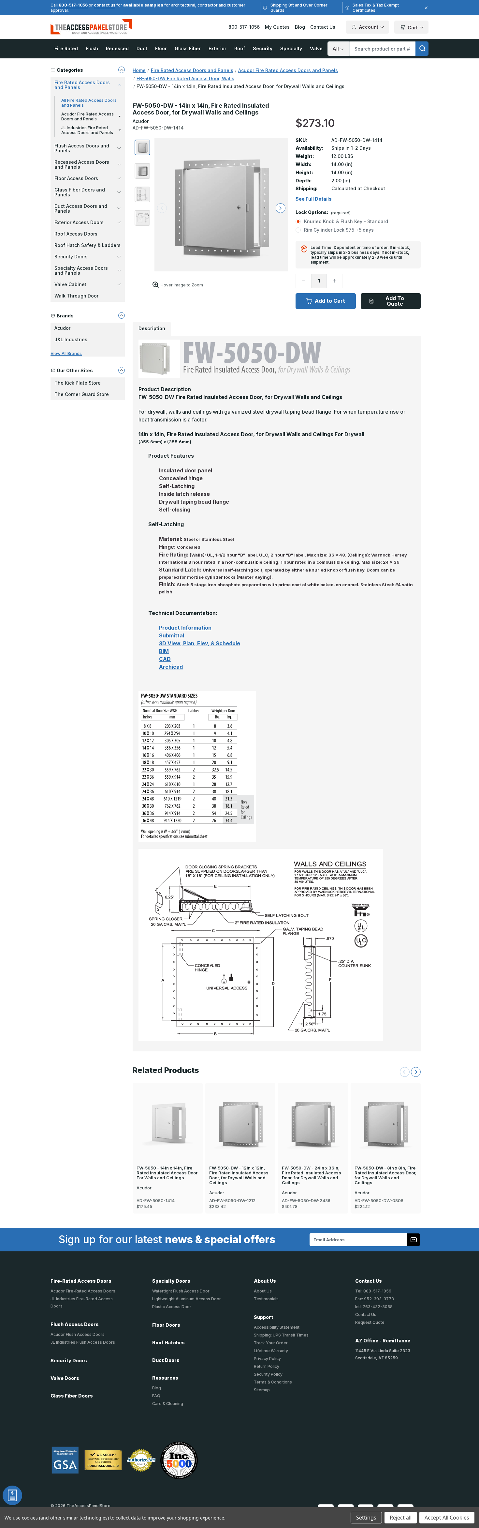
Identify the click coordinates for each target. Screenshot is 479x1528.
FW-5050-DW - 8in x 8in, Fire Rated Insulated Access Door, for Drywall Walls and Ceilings (385, 1175)
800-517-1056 (73, 5)
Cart (413, 27)
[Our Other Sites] (121, 370)
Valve (316, 48)
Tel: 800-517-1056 (373, 1291)
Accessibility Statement (276, 1327)
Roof (239, 48)
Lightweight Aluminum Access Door (186, 1298)
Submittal (171, 635)
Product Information (185, 627)
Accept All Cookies (447, 1517)
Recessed (117, 48)
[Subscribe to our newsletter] (413, 1239)
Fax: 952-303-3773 (374, 1298)
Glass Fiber (188, 48)
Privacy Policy (267, 1358)
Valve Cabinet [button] (70, 284)
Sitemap (262, 1389)
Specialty (291, 48)
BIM (164, 651)
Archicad (171, 667)
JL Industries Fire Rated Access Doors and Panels (87, 130)
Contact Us (322, 27)
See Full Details (314, 199)
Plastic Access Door (171, 1306)
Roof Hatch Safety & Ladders (87, 245)
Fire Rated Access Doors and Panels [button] (82, 85)
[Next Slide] (416, 1072)
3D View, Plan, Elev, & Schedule (199, 643)
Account (368, 27)
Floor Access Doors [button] (76, 178)
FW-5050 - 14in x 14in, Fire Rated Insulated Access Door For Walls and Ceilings (167, 1173)
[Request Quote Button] (12, 1495)
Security (262, 48)
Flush (92, 48)
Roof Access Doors (75, 234)
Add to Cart (330, 301)
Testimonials (266, 1298)
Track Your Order (271, 1342)
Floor (161, 48)
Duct (142, 48)
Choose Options (168, 1111)
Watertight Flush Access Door (181, 1291)
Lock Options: (323, 212)
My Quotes (277, 27)
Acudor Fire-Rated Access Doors (83, 1291)
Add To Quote (394, 301)
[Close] (425, 8)
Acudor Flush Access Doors (78, 1334)
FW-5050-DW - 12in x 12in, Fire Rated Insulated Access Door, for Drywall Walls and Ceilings (239, 1175)
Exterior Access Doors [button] (79, 222)
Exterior (217, 48)
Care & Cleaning (167, 1403)
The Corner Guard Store (81, 394)
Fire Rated (66, 48)
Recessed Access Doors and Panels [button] (81, 164)
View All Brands (66, 353)
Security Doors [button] (71, 256)
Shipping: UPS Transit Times (281, 1335)
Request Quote (370, 1322)
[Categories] (121, 70)
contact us (104, 5)
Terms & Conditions (273, 1382)
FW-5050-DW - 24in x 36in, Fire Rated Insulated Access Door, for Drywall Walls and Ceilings (311, 1175)
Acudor (62, 328)
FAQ (156, 1395)
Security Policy (268, 1374)
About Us (263, 1291)
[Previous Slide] (405, 1072)
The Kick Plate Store (77, 383)
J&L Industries (70, 339)
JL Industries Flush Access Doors (83, 1342)
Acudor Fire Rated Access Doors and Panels (87, 116)
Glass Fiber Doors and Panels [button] (79, 192)
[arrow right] (280, 208)
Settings (366, 1517)
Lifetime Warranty (271, 1350)
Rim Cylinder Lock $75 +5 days (339, 230)
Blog (300, 27)
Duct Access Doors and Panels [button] (80, 208)
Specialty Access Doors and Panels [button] (81, 270)
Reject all (401, 1517)
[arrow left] (162, 208)
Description (151, 328)
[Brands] (121, 315)
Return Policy (266, 1366)
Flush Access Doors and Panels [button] (81, 148)
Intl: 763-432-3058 (374, 1306)
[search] (421, 48)
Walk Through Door (76, 295)
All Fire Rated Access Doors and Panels (89, 103)
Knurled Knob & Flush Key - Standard (346, 221)
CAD (165, 659)
